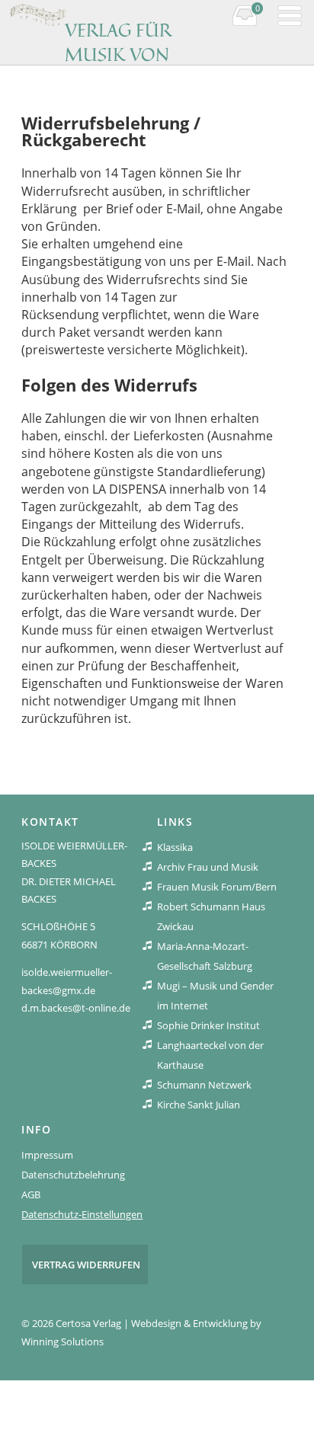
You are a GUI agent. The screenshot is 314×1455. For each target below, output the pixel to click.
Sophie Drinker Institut (208, 1025)
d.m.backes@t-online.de (75, 1008)
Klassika (175, 847)
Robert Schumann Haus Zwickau (211, 916)
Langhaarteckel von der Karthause (210, 1055)
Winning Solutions (62, 1341)
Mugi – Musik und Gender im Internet (215, 995)
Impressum (47, 1155)
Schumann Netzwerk (204, 1085)
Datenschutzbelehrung (73, 1175)
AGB (30, 1194)
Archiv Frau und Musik (207, 867)
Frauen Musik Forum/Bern (217, 887)
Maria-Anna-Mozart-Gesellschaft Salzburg (204, 956)
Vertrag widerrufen (86, 1264)
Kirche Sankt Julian (198, 1104)
